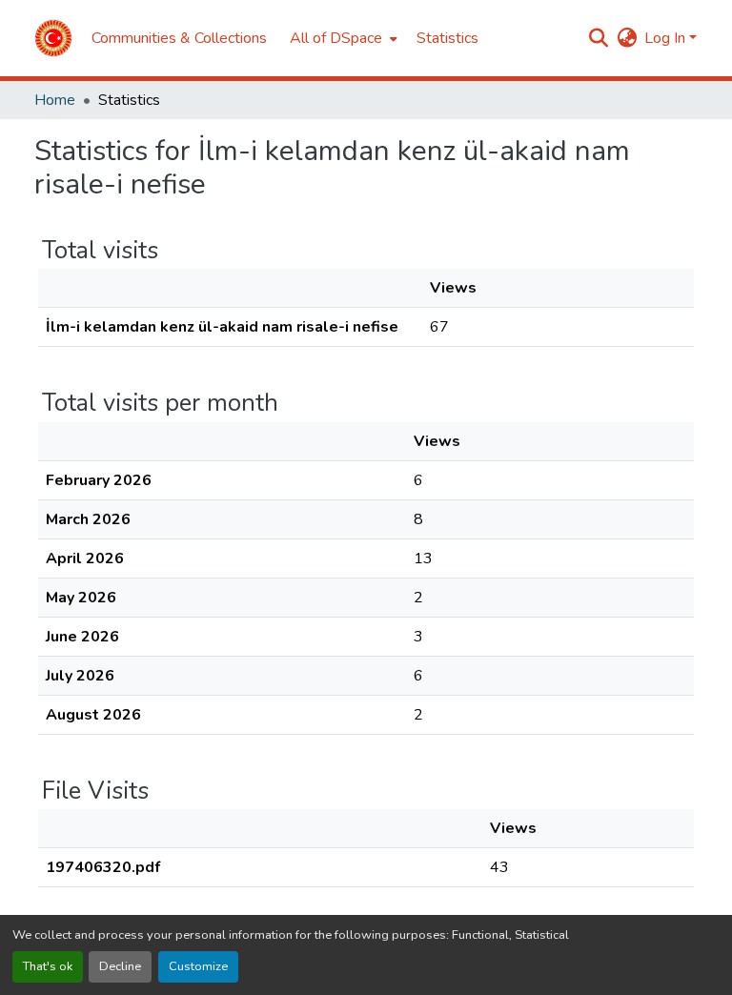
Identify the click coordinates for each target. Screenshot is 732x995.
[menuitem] (341, 38)
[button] (53, 38)
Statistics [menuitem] (447, 38)
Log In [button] (666, 38)
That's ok (47, 966)
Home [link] (54, 100)
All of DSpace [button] (336, 38)
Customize (198, 966)
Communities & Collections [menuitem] (179, 38)
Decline (120, 966)
